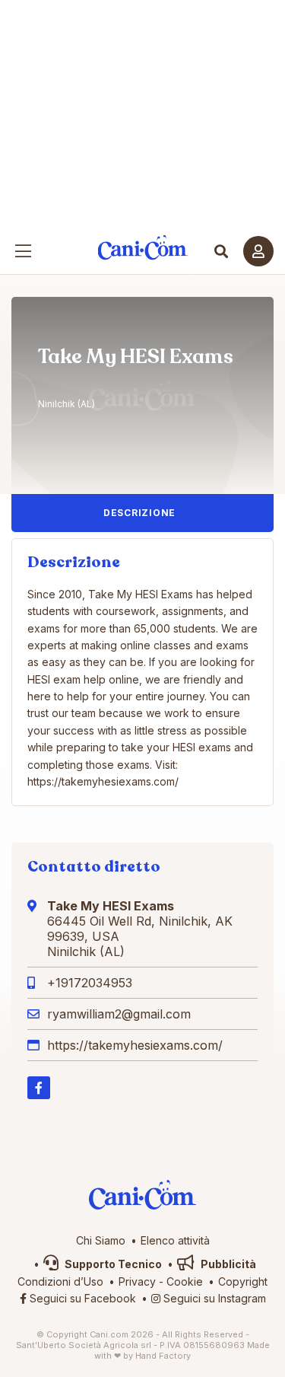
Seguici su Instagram (213, 1298)
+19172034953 (89, 982)
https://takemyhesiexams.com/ (135, 1045)
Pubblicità (227, 1263)
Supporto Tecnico (112, 1263)
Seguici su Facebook (81, 1298)
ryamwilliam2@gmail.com (119, 1014)
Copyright (243, 1281)
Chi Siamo (100, 1240)
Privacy (137, 1281)
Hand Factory (163, 1355)
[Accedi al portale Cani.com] (258, 251)
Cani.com (142, 247)
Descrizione (139, 512)
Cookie (184, 1281)
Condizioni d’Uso (60, 1281)
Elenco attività (175, 1240)
